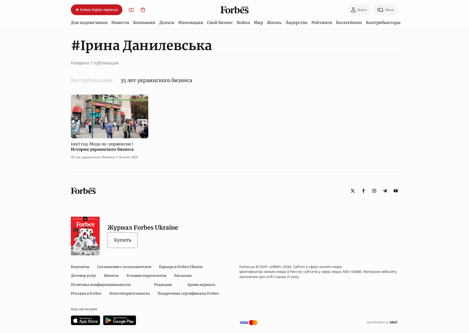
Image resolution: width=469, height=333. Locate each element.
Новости (120, 22)
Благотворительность (129, 293)
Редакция (163, 284)
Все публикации (92, 80)
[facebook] (363, 190)
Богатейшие (349, 22)
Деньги (166, 22)
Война (243, 22)
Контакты (80, 267)
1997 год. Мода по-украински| (102, 146)
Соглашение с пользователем (124, 267)
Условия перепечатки (146, 275)
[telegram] (385, 190)
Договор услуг (83, 275)
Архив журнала (201, 284)
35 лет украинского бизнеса (93, 157)
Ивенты (111, 275)
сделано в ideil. (382, 322)
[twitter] (352, 190)
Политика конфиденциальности (101, 284)
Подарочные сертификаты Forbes (188, 293)
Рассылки (183, 275)
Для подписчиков (89, 22)
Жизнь (274, 22)
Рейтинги (321, 22)
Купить (122, 240)
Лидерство (296, 22)
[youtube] (395, 190)
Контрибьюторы (383, 22)
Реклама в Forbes (86, 293)
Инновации (190, 22)
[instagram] (374, 190)
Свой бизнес (220, 22)
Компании (144, 22)
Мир (258, 22)
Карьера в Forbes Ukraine (181, 267)
